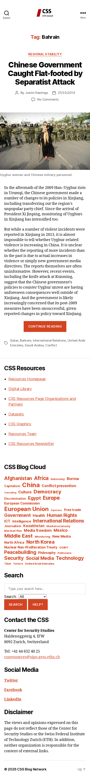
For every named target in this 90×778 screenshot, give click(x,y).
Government (17, 515)
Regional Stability (45, 54)
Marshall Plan (13, 530)
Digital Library (20, 389)
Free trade (72, 510)
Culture (25, 492)
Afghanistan (18, 478)
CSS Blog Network (31, 769)
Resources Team (22, 434)
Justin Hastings (36, 93)
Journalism (12, 526)
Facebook (13, 690)
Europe (51, 498)
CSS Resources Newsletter (31, 443)
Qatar (14, 340)
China (31, 485)
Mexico (60, 530)
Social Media (40, 558)
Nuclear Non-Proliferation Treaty (30, 547)
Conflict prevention (59, 486)
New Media (61, 536)
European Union (26, 508)
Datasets (16, 414)
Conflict (51, 345)
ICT (7, 521)
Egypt (34, 498)
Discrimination (15, 498)
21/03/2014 (66, 93)
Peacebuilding (20, 552)
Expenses (56, 510)
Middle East (18, 536)
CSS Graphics (19, 424)
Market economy (58, 526)
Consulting (10, 492)
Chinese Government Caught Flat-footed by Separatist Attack (45, 73)
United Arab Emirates (39, 563)
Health (39, 515)
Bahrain (25, 340)
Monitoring (42, 536)
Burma (73, 478)
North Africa (14, 542)
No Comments (47, 99)
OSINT (63, 547)
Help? (38, 604)
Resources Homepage (27, 379)
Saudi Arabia (34, 345)
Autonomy (58, 479)
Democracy (47, 492)
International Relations (49, 340)
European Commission (22, 503)
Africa (41, 478)
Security (14, 558)
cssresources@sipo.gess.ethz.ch (32, 657)
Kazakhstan (33, 526)
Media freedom (38, 530)
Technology (70, 558)
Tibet (7, 563)
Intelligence (21, 521)
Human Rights (62, 515)
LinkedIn (12, 699)
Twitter (11, 680)
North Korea (40, 542)
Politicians (64, 553)
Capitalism (12, 486)
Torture (18, 563)
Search (16, 604)
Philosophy (46, 553)
